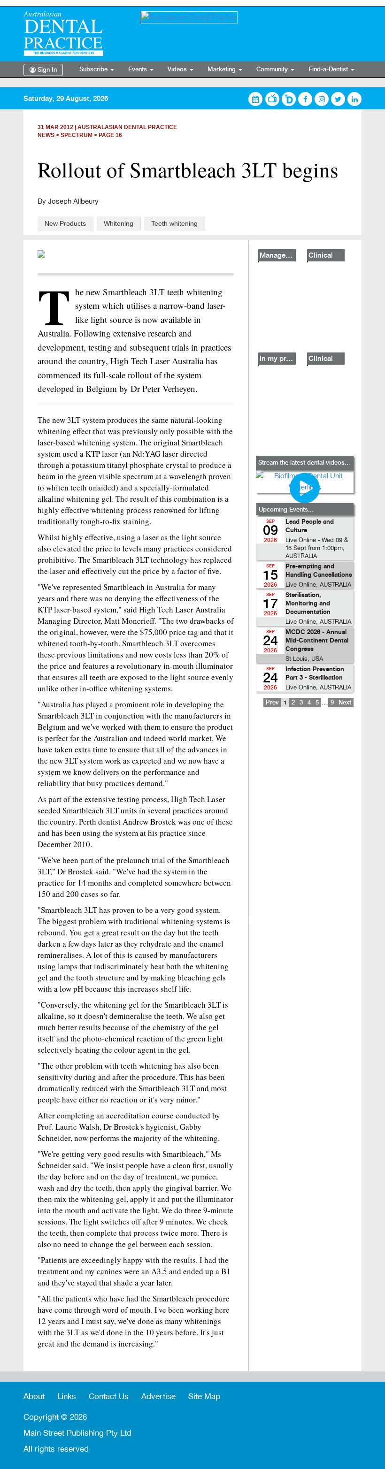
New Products (65, 223)
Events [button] (138, 69)
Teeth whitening (174, 223)
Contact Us (109, 1396)
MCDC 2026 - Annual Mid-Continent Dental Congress (316, 640)
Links (66, 1396)
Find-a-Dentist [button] (329, 69)
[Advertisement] (305, 820)
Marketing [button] (223, 69)
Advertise (158, 1396)
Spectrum (76, 135)
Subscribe (94, 69)
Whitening (118, 223)
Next (345, 702)
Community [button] (273, 69)
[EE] (75, 33)
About (34, 1396)
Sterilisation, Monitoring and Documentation (308, 603)
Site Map (204, 1396)
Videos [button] (178, 69)
